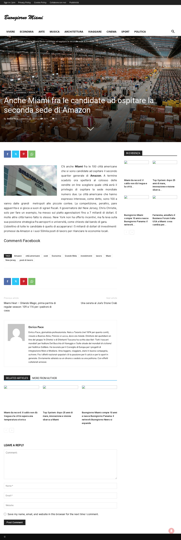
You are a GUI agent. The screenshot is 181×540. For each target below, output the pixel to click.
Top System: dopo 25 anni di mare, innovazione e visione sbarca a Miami (58, 416)
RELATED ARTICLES (17, 378)
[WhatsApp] (31, 154)
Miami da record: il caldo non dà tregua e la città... (135, 183)
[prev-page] (6, 430)
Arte (42, 31)
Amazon (18, 255)
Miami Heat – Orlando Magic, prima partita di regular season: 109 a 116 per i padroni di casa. (30, 306)
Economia (27, 31)
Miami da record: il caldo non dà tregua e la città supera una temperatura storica (20, 416)
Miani (108, 255)
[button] (173, 32)
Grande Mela (71, 255)
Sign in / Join (9, 2)
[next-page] (12, 430)
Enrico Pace (12, 118)
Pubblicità (74, 2)
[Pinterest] (23, 154)
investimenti (86, 255)
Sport (125, 31)
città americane (33, 255)
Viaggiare (95, 31)
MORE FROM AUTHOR (44, 378)
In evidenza (21, 92)
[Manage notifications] (171, 531)
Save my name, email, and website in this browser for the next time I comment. (53, 514)
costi (46, 255)
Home (7, 41)
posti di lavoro (26, 260)
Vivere (10, 31)
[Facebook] (7, 154)
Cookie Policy (40, 2)
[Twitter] (15, 154)
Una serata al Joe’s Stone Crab (99, 303)
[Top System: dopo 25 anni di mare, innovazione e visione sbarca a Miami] (60, 397)
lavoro (99, 255)
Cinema (111, 31)
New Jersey (10, 260)
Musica (55, 31)
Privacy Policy (24, 2)
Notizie (32, 92)
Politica (140, 31)
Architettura (74, 31)
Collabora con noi (58, 2)
